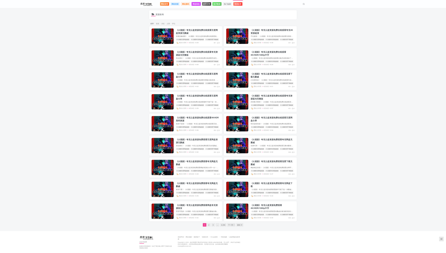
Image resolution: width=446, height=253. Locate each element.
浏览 (163, 23)
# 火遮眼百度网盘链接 (183, 39)
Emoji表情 (214, 237)
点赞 (168, 23)
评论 (173, 23)
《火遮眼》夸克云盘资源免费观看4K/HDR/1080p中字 (266, 207)
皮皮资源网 (193, 242)
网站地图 (189, 237)
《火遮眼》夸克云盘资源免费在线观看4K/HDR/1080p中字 (268, 53)
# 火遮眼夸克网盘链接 (197, 39)
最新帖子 (197, 237)
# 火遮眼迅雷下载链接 (212, 39)
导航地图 (224, 237)
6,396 (223, 225)
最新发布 (205, 237)
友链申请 (181, 237)
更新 (157, 23)
